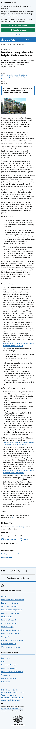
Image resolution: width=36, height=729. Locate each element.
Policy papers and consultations (12, 672)
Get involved (5, 682)
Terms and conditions (8, 695)
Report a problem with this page (18, 578)
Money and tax (6, 637)
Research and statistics (9, 668)
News (3, 661)
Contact (22, 692)
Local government (6, 557)
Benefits (4, 596)
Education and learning (9, 623)
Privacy (8, 690)
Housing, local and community (15, 44)
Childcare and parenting (9, 606)
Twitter (14, 517)
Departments (5, 658)
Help (3, 690)
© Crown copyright (18, 725)
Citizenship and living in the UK (11, 610)
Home (3, 44)
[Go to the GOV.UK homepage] (8, 39)
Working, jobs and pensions (10, 647)
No (27, 571)
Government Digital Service (10, 700)
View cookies (18, 34)
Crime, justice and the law (10, 613)
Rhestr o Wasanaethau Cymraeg (12, 698)
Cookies (15, 690)
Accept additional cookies (18, 25)
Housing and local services (10, 633)
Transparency (6, 675)
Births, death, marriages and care (12, 600)
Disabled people (6, 617)
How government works (9, 678)
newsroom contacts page (15, 527)
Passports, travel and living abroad (13, 640)
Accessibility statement (9, 692)
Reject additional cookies (18, 30)
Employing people (7, 627)
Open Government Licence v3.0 (12, 709)
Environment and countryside (11, 630)
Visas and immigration (8, 644)
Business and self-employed (10, 603)
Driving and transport (8, 620)
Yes (20, 571)
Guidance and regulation (9, 665)
